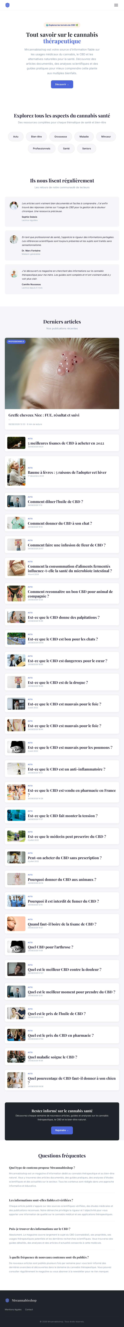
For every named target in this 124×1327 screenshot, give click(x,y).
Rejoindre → (62, 1130)
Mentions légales (13, 1309)
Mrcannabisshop (24, 1300)
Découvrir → (62, 84)
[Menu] (116, 5)
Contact (29, 1309)
